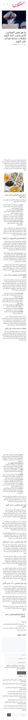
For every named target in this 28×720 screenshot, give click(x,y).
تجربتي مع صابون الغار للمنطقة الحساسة (16, 693)
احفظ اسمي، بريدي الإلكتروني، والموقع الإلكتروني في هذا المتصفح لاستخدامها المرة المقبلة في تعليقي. (15, 667)
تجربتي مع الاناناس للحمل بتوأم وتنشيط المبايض (15, 706)
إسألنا (23, 622)
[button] (7, 4)
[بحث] (9, 714)
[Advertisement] (14, 103)
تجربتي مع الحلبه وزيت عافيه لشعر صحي (17, 691)
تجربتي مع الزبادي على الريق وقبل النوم (17, 700)
